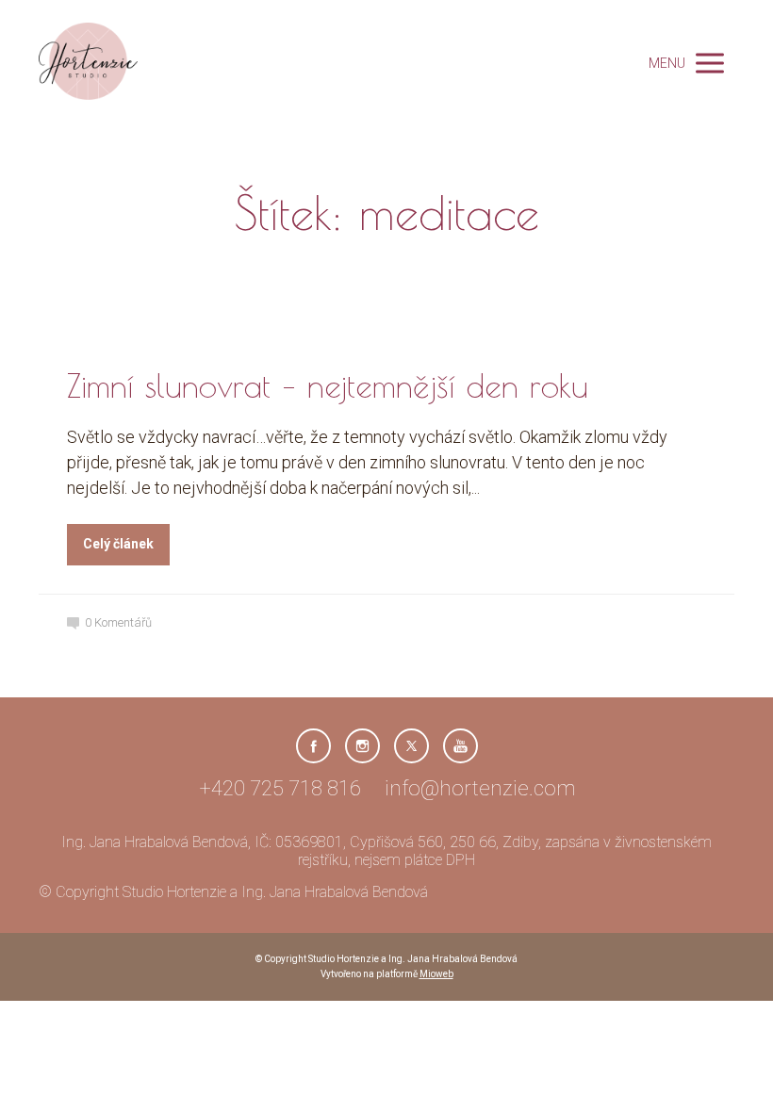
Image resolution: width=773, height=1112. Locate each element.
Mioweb (436, 974)
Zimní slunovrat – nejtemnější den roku (327, 385)
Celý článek (118, 543)
